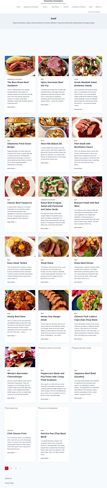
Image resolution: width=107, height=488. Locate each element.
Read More (11, 107)
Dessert (66, 7)
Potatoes (10, 430)
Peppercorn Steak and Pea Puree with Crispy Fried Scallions (52, 376)
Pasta (42, 140)
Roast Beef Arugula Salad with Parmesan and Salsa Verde (52, 206)
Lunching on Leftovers (79, 7)
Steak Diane (47, 263)
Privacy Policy (9, 483)
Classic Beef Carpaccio (19, 203)
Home (18, 7)
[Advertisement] (53, 42)
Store (90, 7)
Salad (76, 79)
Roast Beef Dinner (83, 263)
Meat (8, 199)
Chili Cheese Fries (17, 433)
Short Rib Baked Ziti (51, 143)
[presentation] (20, 66)
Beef (42, 79)
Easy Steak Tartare (17, 263)
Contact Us (8, 478)
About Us (98, 7)
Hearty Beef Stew (16, 316)
